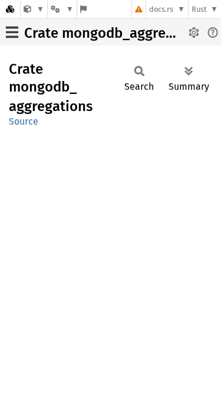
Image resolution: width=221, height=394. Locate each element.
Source (23, 121)
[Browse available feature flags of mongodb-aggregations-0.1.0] (83, 9)
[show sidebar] (12, 32)
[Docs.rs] (10, 9)
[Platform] (62, 9)
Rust (199, 9)
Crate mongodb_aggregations (118, 33)
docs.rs (161, 9)
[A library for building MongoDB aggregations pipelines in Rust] (34, 9)
